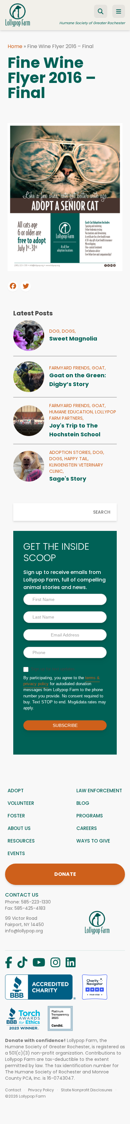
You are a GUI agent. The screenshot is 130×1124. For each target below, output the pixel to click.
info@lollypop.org (24, 931)
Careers (86, 828)
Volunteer (21, 803)
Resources (21, 841)
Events (16, 853)
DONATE (65, 874)
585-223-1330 (36, 902)
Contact (13, 1090)
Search (101, 512)
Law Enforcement (99, 790)
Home (15, 46)
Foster (16, 815)
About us (19, 828)
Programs (89, 815)
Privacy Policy (41, 1090)
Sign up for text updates (52, 669)
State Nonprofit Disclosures (86, 1090)
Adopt (16, 790)
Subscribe (65, 725)
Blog (82, 803)
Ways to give (93, 841)
